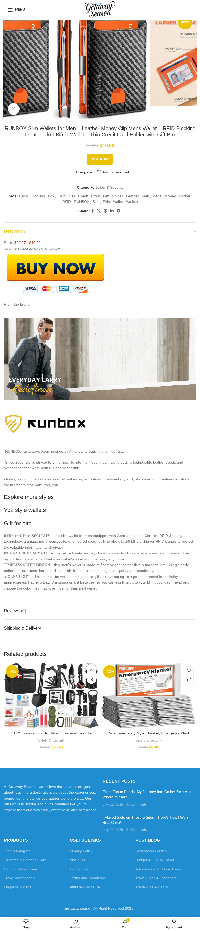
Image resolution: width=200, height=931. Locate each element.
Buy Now (100, 159)
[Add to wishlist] (91, 670)
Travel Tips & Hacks (151, 887)
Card (62, 196)
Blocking (38, 196)
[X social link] (98, 210)
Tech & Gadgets (17, 851)
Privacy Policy (81, 851)
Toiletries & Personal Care (25, 860)
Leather (132, 196)
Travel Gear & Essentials (155, 878)
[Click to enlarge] (14, 109)
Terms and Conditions (88, 878)
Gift (106, 196)
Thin (106, 202)
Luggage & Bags (17, 887)
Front (95, 196)
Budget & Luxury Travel (154, 860)
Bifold (23, 196)
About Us (77, 860)
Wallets (132, 202)
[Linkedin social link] (112, 210)
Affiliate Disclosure (85, 887)
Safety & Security (109, 187)
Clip (72, 196)
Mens (156, 196)
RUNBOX (81, 202)
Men (145, 196)
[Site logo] (100, 9)
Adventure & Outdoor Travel (158, 869)
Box (51, 196)
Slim (95, 202)
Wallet (118, 202)
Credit (83, 196)
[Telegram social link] (118, 210)
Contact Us (79, 869)
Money (170, 196)
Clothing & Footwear (21, 869)
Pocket (184, 196)
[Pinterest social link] (105, 210)
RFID (66, 202)
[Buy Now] (91, 679)
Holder (117, 196)
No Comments (136, 804)
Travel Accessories (19, 878)
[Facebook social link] (92, 210)
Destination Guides (151, 851)
